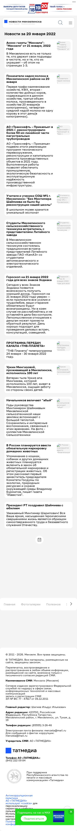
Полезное (53, 604)
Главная (9, 604)
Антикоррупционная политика (19, 797)
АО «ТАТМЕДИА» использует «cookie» (19, 802)
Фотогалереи (31, 604)
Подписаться (34, 818)
